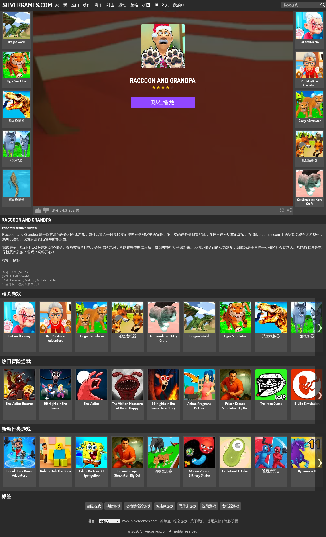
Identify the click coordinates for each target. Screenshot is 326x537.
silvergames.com (27, 5)
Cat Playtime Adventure (55, 338)
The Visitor (91, 403)
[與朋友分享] (289, 210)
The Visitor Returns (19, 403)
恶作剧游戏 (188, 506)
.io (156, 4)
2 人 (165, 4)
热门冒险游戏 (16, 361)
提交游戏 (180, 521)
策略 (134, 4)
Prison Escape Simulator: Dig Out (235, 405)
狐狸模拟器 (127, 336)
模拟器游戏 (230, 506)
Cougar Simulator (91, 336)
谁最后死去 (271, 471)
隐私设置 (231, 521)
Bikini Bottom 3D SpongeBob (91, 473)
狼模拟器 (307, 336)
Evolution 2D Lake (235, 471)
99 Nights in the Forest (55, 405)
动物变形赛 (163, 471)
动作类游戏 (17, 227)
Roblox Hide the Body (55, 471)
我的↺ (178, 4)
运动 (122, 4)
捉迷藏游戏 (165, 506)
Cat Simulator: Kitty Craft (163, 338)
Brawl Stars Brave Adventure (19, 473)
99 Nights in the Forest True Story (163, 405)
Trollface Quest (271, 403)
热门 (75, 4)
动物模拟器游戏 (138, 506)
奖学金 (165, 521)
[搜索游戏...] (323, 5)
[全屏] (282, 210)
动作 (87, 4)
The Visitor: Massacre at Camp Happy (127, 405)
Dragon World (199, 336)
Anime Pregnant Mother (199, 405)
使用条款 (214, 521)
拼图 (146, 4)
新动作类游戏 (16, 429)
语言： (93, 521)
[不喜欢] (46, 210)
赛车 (99, 4)
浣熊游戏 (209, 506)
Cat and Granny (19, 336)
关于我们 (197, 521)
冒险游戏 (32, 227)
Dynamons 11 (307, 471)
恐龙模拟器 (271, 336)
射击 (110, 4)
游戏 (5, 227)
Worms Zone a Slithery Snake (199, 473)
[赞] (38, 210)
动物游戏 (113, 506)
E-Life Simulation (307, 403)
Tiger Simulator (235, 336)
